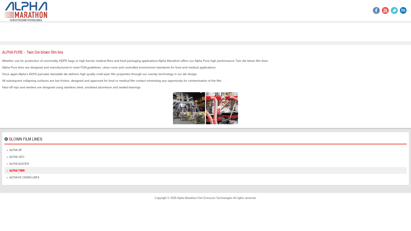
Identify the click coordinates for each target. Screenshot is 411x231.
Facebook (376, 10)
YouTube (385, 10)
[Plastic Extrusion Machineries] (26, 11)
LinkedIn (403, 10)
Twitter (394, 10)
